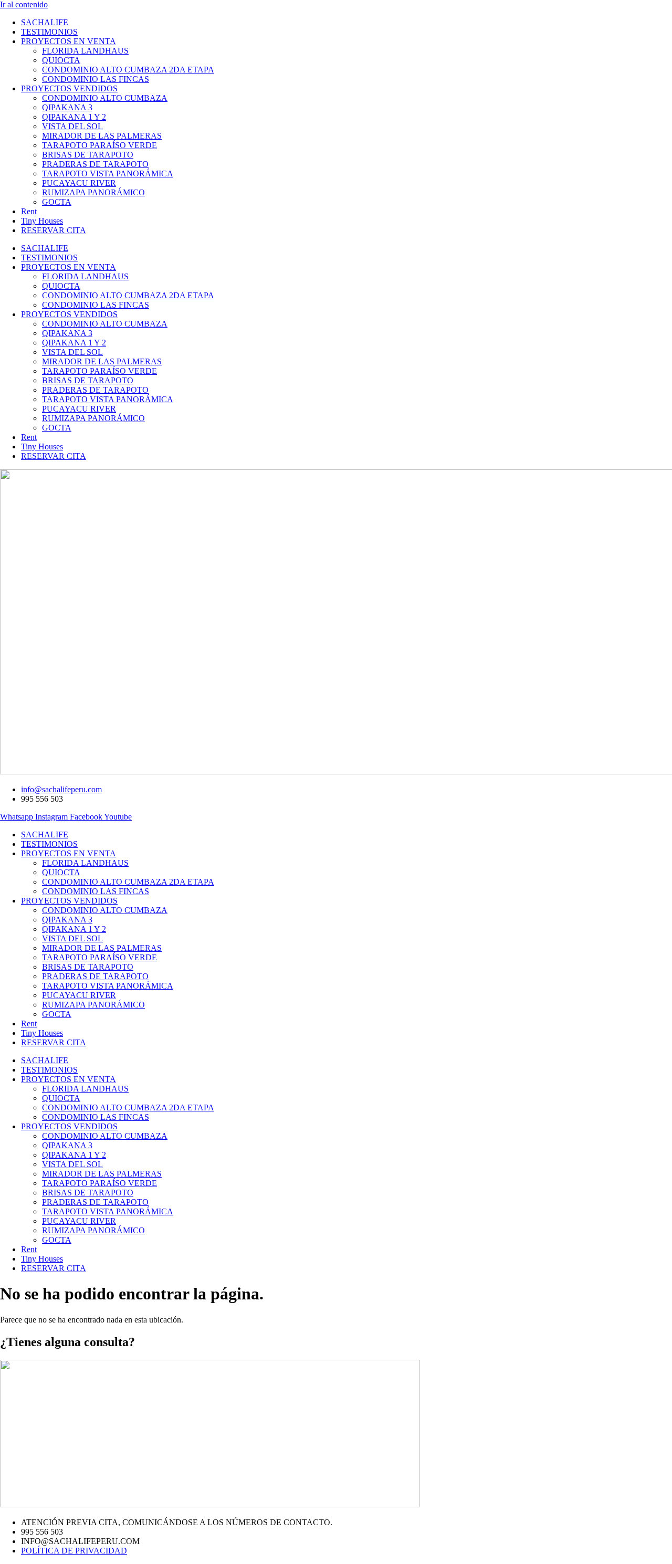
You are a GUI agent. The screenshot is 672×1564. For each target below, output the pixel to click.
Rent (29, 211)
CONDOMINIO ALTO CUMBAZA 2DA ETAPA (128, 69)
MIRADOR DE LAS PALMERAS (102, 135)
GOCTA (56, 201)
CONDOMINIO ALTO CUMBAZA (104, 97)
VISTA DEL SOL (72, 126)
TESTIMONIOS (49, 31)
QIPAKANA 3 (67, 107)
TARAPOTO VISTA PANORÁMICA (107, 173)
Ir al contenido (24, 4)
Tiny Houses (42, 220)
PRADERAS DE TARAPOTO (95, 164)
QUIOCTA (61, 60)
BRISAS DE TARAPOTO (87, 154)
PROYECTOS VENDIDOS (69, 88)
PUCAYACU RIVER (79, 183)
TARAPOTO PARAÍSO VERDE (99, 145)
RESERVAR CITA (53, 230)
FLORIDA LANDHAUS (85, 50)
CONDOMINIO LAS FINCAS (95, 79)
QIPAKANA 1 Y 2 (74, 116)
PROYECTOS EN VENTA (68, 41)
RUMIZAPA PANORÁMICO (93, 192)
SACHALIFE (44, 22)
